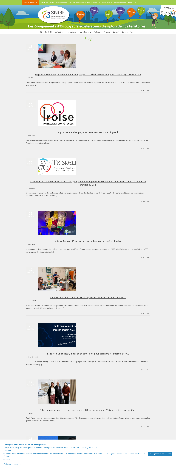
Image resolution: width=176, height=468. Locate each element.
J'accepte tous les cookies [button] (160, 454)
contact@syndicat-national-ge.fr (125, 2)
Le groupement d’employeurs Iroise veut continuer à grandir (88, 132)
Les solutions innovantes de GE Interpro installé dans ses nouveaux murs (88, 297)
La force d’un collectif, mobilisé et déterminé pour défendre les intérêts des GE (88, 353)
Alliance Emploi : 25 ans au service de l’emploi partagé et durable (88, 241)
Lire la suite (145, 90)
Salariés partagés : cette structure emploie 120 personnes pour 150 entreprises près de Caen (88, 410)
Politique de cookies (12, 464)
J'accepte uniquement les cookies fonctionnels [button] (125, 454)
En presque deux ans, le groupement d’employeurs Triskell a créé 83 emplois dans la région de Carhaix (88, 74)
